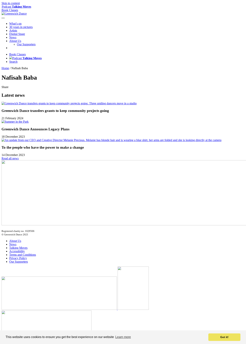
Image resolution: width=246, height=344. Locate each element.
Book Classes (17, 54)
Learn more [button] (123, 337)
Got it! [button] (224, 337)
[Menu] (3, 18)
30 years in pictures (21, 27)
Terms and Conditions (22, 254)
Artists (13, 30)
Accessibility (17, 251)
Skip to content (11, 3)
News (12, 37)
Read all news (10, 158)
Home (5, 68)
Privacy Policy (18, 258)
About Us (15, 40)
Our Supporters (26, 44)
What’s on (15, 23)
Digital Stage (17, 34)
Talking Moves (18, 247)
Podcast (16, 6)
